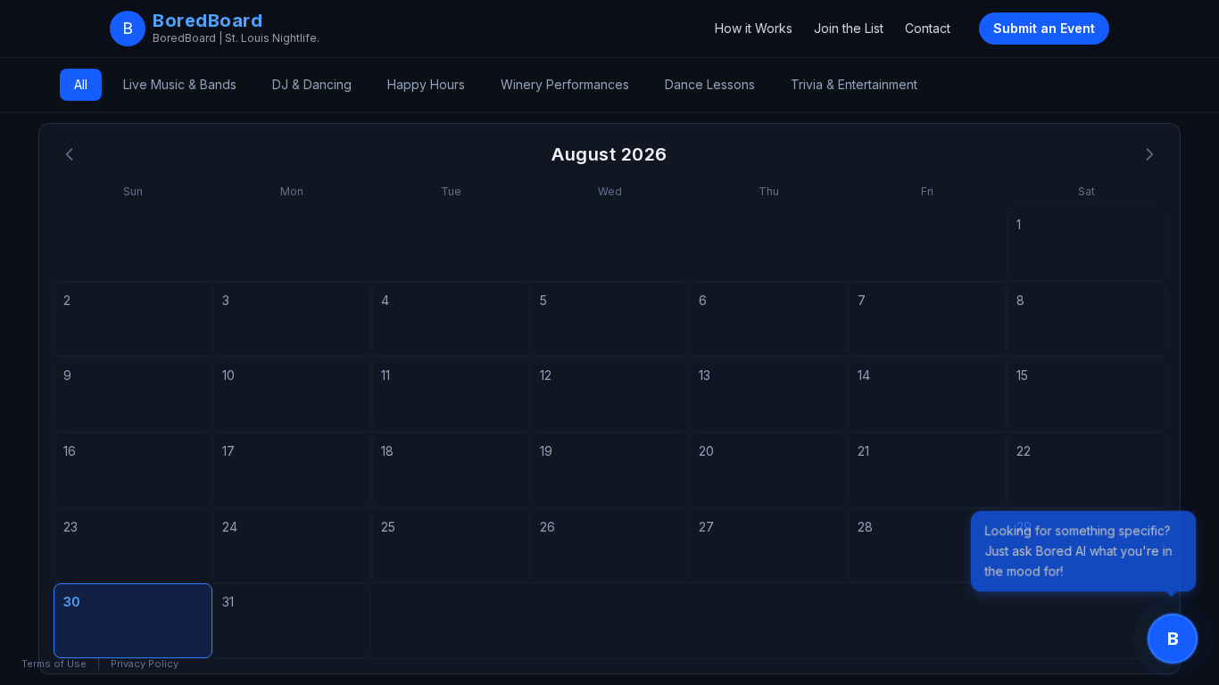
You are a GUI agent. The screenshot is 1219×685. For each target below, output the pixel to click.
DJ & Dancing (312, 84)
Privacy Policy (144, 663)
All (80, 84)
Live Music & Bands (179, 84)
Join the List (848, 28)
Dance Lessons (710, 84)
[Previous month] (70, 154)
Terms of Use (54, 663)
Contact (927, 28)
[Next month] (1149, 154)
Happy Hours (426, 84)
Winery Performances (565, 84)
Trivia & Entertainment (854, 84)
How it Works (753, 28)
